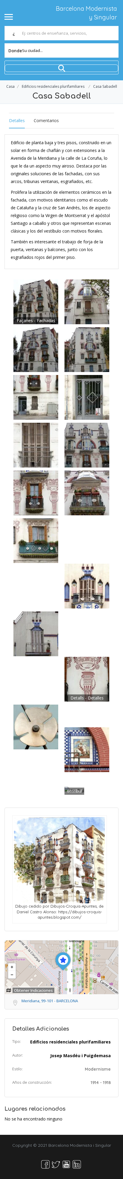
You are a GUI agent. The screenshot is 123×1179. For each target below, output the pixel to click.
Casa (10, 86)
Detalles (17, 120)
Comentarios (46, 120)
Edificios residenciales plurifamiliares (53, 86)
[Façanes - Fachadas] (35, 301)
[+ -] (61, 967)
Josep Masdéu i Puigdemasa (80, 1055)
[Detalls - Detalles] (86, 678)
